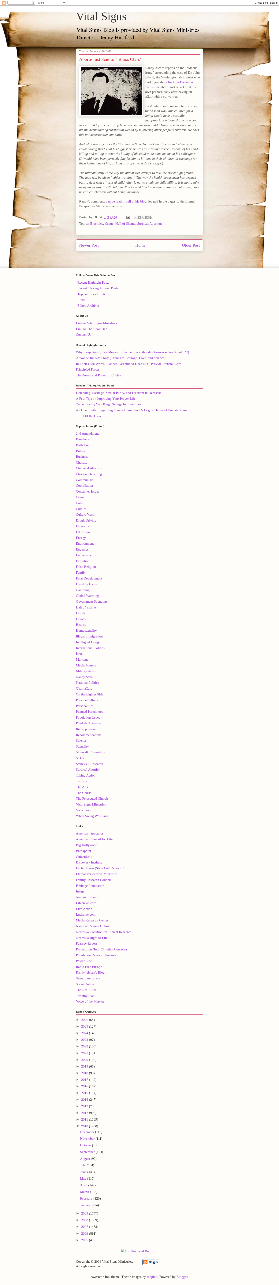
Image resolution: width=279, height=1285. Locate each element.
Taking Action (85, 775)
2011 (85, 1119)
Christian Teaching (89, 474)
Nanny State (84, 677)
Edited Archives (88, 305)
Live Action (84, 909)
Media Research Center (92, 920)
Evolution (82, 561)
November (87, 1138)
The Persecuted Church (92, 798)
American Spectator (89, 833)
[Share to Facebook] (147, 217)
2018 (85, 1073)
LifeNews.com (86, 903)
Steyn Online (85, 984)
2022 (85, 1046)
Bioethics (96, 223)
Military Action (86, 671)
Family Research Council (93, 880)
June (83, 1172)
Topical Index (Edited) (93, 294)
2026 (85, 1020)
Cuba (79, 503)
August (85, 1159)
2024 (85, 1033)
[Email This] (136, 217)
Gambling (83, 590)
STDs (80, 758)
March (85, 1192)
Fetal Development (89, 578)
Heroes (81, 619)
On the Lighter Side (89, 694)
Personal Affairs (87, 700)
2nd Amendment (87, 433)
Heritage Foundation (90, 886)
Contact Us (83, 334)
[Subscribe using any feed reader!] (137, 1251)
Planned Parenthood (89, 711)
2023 (85, 1040)
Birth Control (85, 445)
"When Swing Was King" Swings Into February (109, 404)
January (86, 1205)
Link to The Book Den (91, 329)
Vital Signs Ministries (91, 804)
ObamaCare (84, 688)
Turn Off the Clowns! (91, 416)
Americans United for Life (94, 839)
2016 (85, 1086)
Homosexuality (86, 630)
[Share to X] (143, 217)
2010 (85, 1126)
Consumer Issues (87, 491)
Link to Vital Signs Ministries (96, 323)
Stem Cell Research (89, 764)
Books (80, 451)
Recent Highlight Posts (93, 282)
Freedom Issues (86, 584)
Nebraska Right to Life (92, 938)
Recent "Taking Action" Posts (97, 288)
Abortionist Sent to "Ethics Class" (110, 59)
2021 (85, 1053)
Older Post (191, 245)
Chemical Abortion (89, 468)
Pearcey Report (86, 943)
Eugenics (82, 549)
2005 (85, 1240)
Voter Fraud (84, 810)
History (81, 624)
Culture (81, 509)
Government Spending (91, 601)
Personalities (84, 706)
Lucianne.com (85, 914)
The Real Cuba (86, 990)
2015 (85, 1093)
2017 (85, 1080)
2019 (85, 1066)
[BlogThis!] (139, 217)
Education (83, 532)
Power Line (84, 961)
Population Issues (88, 717)
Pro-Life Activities (89, 723)
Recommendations (88, 735)
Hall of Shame (125, 223)
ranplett (152, 1277)
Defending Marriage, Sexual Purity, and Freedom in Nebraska (119, 393)
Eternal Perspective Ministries (96, 874)
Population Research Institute (96, 955)
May (83, 1178)
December (87, 1132)
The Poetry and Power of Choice (98, 375)
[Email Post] (128, 217)
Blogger (182, 1277)
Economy (82, 526)
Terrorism (82, 781)
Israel (80, 653)
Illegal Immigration (89, 636)
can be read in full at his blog (126, 201)
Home (140, 245)
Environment (85, 543)
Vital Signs (101, 16)
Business (82, 456)
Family (81, 572)
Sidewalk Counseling (90, 752)
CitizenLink (84, 857)
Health (80, 613)
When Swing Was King (92, 816)
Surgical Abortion (149, 223)
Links (81, 300)
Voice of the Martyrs (90, 1001)
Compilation (84, 485)
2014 (85, 1099)
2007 (85, 1227)
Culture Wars (85, 514)
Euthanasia (83, 555)
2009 (85, 1213)
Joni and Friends (87, 897)
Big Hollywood (86, 845)
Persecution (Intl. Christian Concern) (101, 949)
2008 (85, 1220)
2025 (85, 1026)
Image (80, 891)
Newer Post (89, 245)
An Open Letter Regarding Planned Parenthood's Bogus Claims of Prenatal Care (131, 410)
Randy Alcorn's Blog (90, 972)
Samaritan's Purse (88, 978)
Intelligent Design (88, 642)
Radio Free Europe (89, 967)
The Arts (82, 787)
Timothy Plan (85, 996)
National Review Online (92, 926)
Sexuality (82, 746)
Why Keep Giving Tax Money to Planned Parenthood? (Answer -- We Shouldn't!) (132, 352)
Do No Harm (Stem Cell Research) (100, 868)
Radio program (86, 729)
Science (81, 740)
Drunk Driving (86, 520)
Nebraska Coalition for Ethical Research (104, 932)
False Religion (86, 567)
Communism (85, 480)
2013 (85, 1106)
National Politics (87, 682)
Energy (81, 538)
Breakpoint (83, 851)
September (88, 1152)
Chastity (81, 462)
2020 (85, 1060)
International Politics (90, 648)
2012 (85, 1113)
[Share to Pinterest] (150, 217)
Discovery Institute (89, 862)
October (86, 1145)
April (84, 1185)
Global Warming (87, 596)
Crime (109, 223)
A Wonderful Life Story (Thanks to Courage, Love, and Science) (121, 358)
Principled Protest (88, 369)
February (86, 1198)
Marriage (82, 659)
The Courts (83, 793)
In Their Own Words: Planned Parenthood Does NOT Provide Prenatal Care (128, 364)
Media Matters (86, 665)
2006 (85, 1233)
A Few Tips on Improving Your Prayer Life (106, 398)
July (83, 1165)
